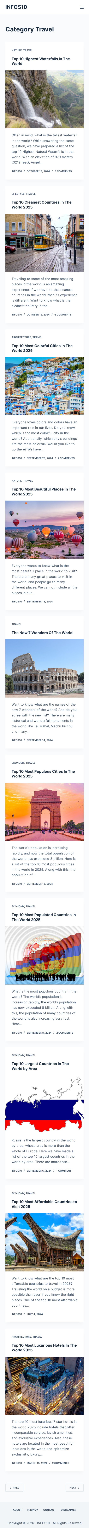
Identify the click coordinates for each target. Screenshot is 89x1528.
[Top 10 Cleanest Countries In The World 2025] (44, 243)
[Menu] (82, 7)
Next (73, 1487)
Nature (17, 50)
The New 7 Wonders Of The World (42, 633)
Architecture (21, 337)
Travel (28, 50)
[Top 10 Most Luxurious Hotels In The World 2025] (44, 1386)
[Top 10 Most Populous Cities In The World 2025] (44, 812)
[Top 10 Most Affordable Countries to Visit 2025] (44, 1242)
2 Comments (66, 458)
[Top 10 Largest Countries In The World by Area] (44, 1104)
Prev (16, 1487)
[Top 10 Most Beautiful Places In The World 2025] (44, 530)
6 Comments (63, 314)
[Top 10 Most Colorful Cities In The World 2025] (44, 386)
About (17, 1509)
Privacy (32, 1509)
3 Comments (63, 171)
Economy (18, 762)
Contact (49, 1509)
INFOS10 (16, 7)
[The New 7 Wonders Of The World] (44, 668)
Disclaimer (68, 1509)
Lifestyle (18, 193)
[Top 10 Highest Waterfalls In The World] (44, 99)
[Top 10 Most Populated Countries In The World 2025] (44, 955)
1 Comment (63, 1170)
